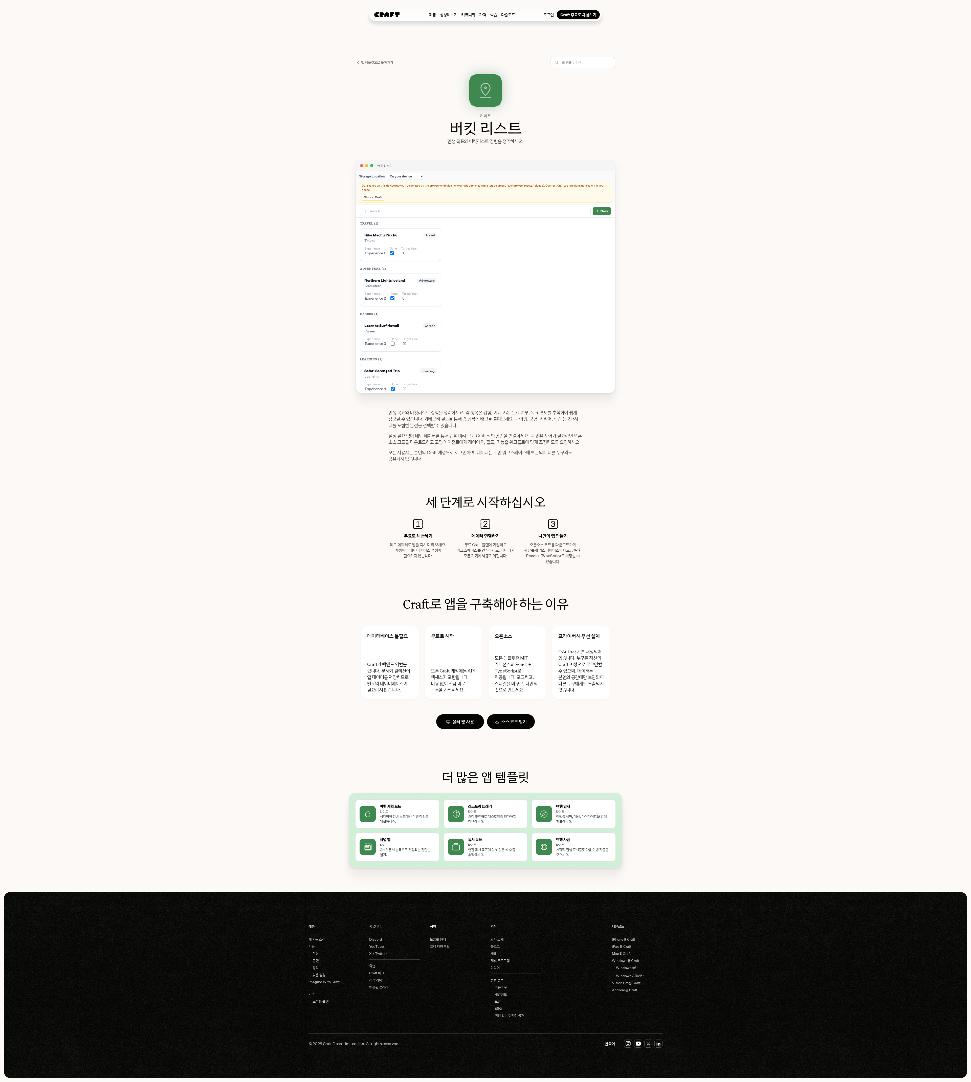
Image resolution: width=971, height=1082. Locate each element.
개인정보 (501, 994)
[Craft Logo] (387, 14)
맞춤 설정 (319, 974)
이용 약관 (501, 987)
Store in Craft (373, 197)
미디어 (495, 967)
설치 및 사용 (463, 721)
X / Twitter (378, 953)
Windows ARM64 (630, 975)
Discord (375, 939)
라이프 (485, 115)
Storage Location (372, 176)
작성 (316, 953)
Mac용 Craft (621, 953)
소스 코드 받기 (514, 721)
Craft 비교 (376, 973)
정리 (316, 967)
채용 (494, 953)
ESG (498, 1008)
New (604, 211)
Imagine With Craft (324, 981)
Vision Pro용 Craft (626, 982)
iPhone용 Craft (623, 939)
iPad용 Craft (621, 946)
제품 (432, 14)
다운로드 (508, 14)
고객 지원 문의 (440, 946)
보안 (498, 1001)
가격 (482, 14)
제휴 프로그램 (500, 960)
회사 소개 (497, 939)
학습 (493, 14)
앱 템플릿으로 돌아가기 (377, 62)
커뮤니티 (468, 14)
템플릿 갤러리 (378, 987)
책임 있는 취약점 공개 (509, 1015)
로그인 (548, 14)
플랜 (316, 960)
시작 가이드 (377, 980)
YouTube (376, 946)
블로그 (495, 946)
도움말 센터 (438, 939)
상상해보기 (448, 14)
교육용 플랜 (320, 1001)
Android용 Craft (624, 989)
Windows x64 (627, 967)
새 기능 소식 (316, 939)
